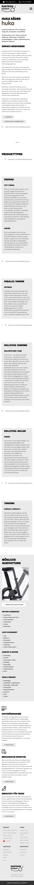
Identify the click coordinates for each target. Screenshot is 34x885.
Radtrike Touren (24, 843)
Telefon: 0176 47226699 (9, 833)
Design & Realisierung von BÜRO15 (17, 883)
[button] (14, 142)
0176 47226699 (26, 2)
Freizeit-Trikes (24, 830)
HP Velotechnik (7, 852)
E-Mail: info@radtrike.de (10, 830)
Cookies (22, 855)
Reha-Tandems (24, 840)
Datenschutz (23, 852)
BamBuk (5, 855)
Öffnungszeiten (10, 2)
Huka (3, 99)
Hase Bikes (6, 849)
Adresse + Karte (7, 838)
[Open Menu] (31, 8)
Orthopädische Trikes (24, 834)
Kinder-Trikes (24, 837)
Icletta (5, 857)
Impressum (23, 849)
